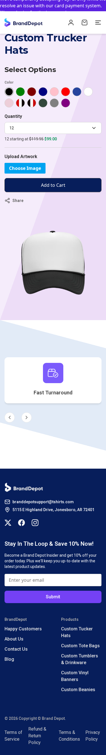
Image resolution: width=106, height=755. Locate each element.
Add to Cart (53, 185)
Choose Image (25, 168)
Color (9, 82)
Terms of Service (13, 736)
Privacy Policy (92, 736)
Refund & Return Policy (37, 735)
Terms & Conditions (69, 736)
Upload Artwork (21, 156)
